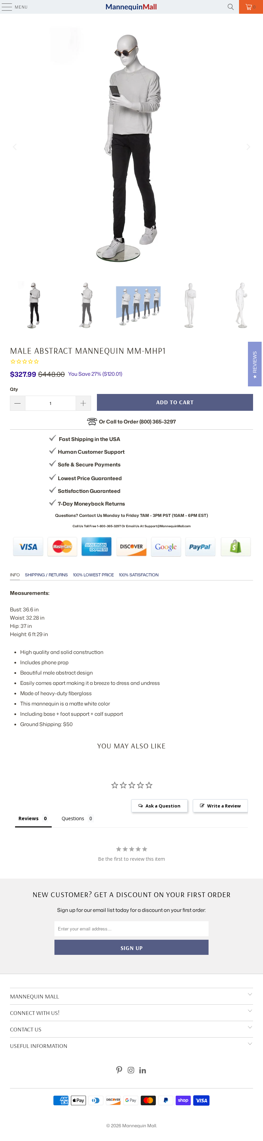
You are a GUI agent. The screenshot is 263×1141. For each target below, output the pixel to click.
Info (15, 575)
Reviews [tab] (28, 818)
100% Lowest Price (93, 575)
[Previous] (15, 147)
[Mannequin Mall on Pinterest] (119, 1070)
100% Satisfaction (139, 575)
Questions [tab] (73, 818)
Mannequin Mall (139, 1125)
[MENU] (3, 7)
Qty (14, 389)
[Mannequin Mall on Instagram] (131, 1070)
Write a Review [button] (224, 806)
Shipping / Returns (46, 575)
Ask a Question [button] (163, 806)
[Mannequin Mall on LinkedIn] (143, 1070)
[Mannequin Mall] (131, 7)
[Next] (247, 147)
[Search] (230, 7)
